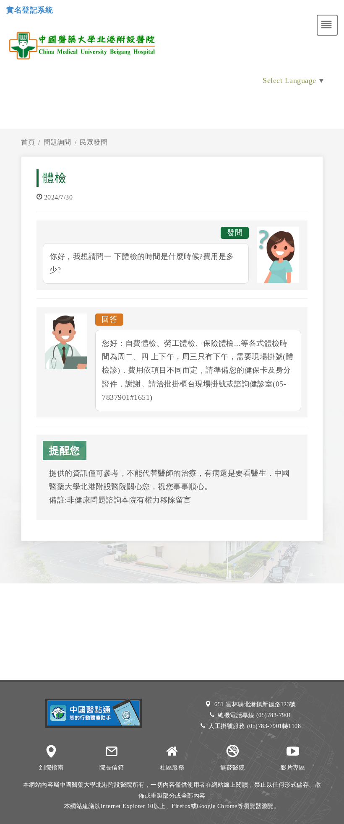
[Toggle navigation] (327, 25)
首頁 (28, 142)
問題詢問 (57, 142)
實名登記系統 (29, 10)
